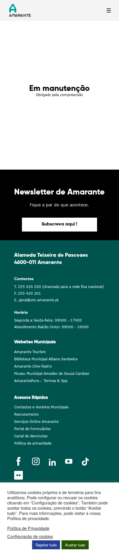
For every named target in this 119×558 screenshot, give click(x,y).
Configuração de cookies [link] (30, 536)
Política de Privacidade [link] (28, 528)
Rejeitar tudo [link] (46, 545)
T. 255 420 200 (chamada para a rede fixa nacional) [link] (59, 286)
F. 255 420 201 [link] (27, 293)
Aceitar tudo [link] (75, 545)
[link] (59, 225)
